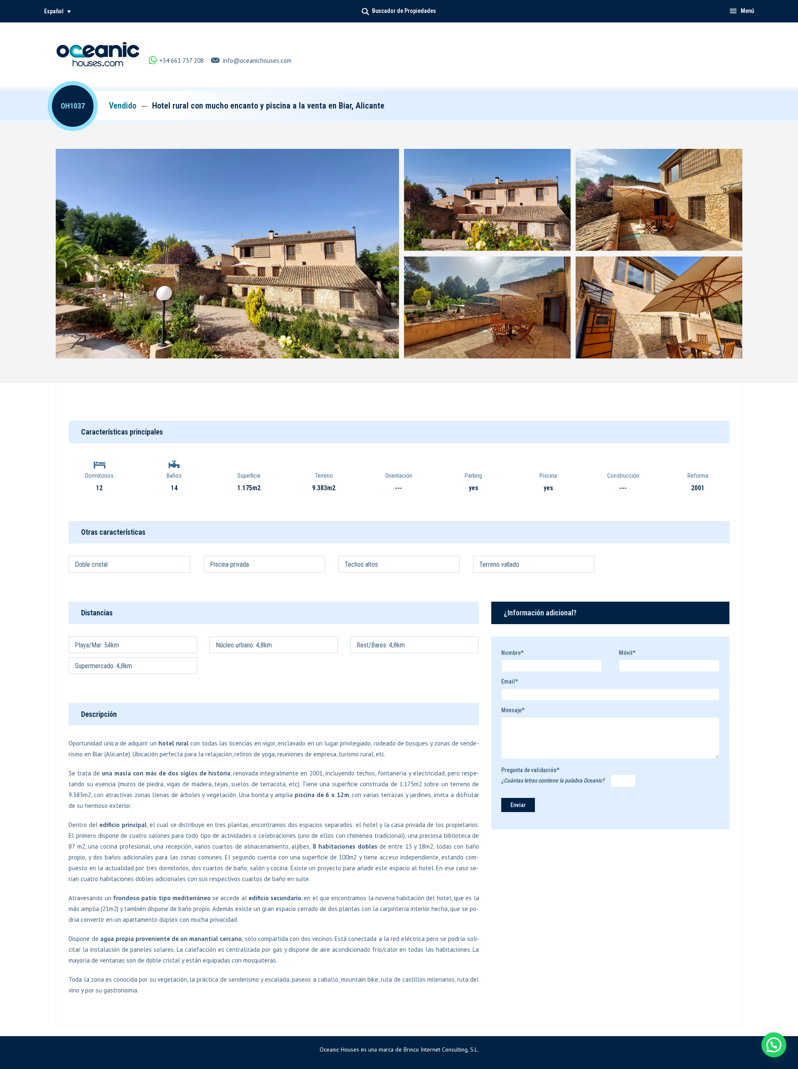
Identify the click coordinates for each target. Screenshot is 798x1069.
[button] (57, 11)
